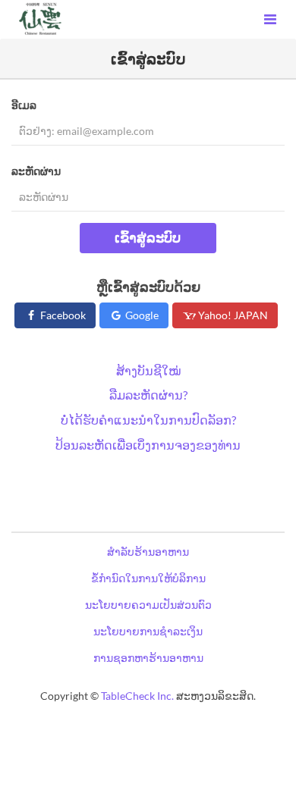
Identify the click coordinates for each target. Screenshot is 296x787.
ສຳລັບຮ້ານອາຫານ (148, 551)
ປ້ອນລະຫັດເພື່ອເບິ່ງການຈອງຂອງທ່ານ (148, 444)
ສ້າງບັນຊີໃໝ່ (148, 370)
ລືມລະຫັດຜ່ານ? (148, 394)
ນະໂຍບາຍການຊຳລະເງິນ (148, 631)
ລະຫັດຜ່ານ (36, 171)
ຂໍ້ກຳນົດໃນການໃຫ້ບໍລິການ (148, 578)
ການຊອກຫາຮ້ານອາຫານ (148, 657)
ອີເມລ (23, 105)
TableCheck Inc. (137, 695)
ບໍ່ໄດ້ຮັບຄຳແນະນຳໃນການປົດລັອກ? (148, 419)
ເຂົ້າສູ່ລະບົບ (148, 237)
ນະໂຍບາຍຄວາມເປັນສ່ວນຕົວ (148, 604)
